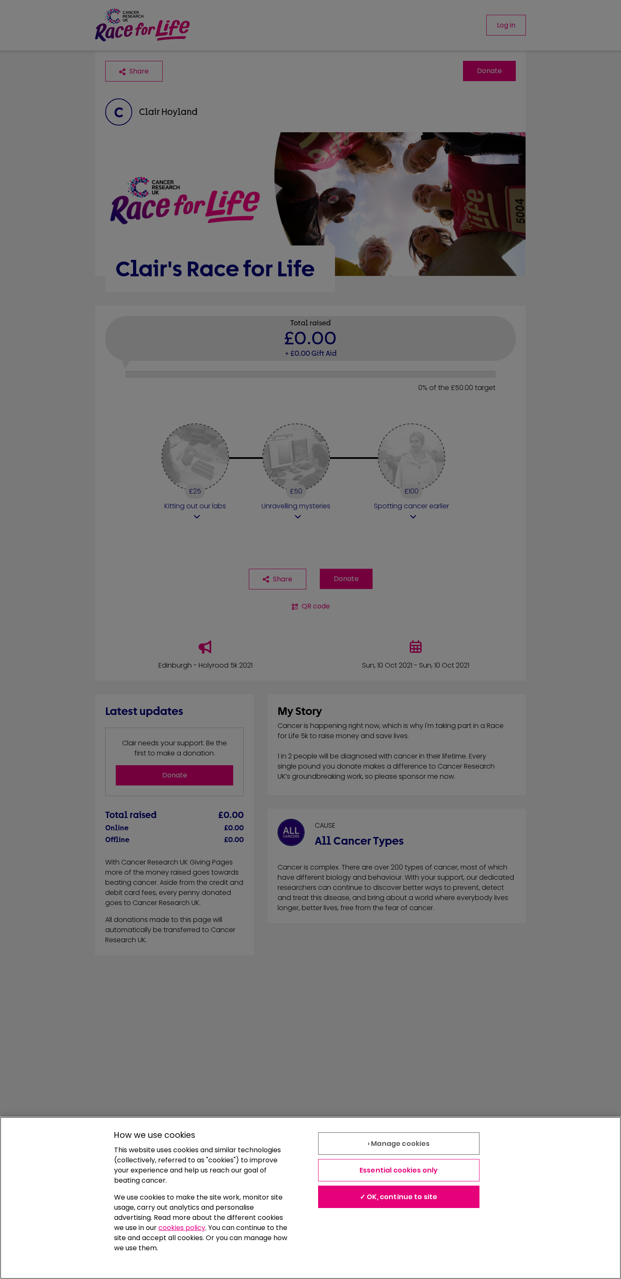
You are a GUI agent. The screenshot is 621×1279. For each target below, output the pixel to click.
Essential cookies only (399, 1170)
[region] (310, 1198)
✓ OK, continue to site (399, 1197)
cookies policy (181, 1228)
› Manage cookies (399, 1143)
